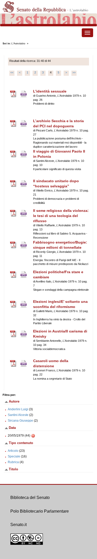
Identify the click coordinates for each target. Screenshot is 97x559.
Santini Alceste (18, 415)
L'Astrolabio (18, 43)
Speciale (14, 456)
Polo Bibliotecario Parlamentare (39, 511)
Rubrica (13, 462)
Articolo (13, 451)
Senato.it (18, 524)
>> (74, 72)
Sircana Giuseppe (20, 420)
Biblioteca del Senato (30, 497)
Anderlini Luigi (18, 409)
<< (11, 72)
